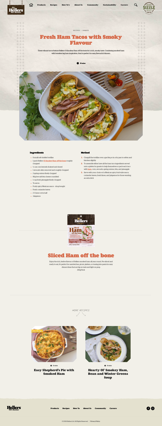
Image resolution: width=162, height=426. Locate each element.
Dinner (86, 30)
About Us (78, 5)
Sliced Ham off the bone (81, 255)
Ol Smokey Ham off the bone (55, 161)
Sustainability (109, 5)
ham (89, 169)
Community (92, 5)
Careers (124, 5)
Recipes (53, 5)
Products (41, 5)
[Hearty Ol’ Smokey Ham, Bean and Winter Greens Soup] (108, 344)
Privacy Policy (95, 421)
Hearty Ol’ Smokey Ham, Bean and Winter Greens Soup (108, 373)
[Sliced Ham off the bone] (81, 231)
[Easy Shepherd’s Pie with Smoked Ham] (54, 344)
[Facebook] (148, 408)
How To (76, 408)
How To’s (66, 5)
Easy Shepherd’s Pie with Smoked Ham (54, 372)
